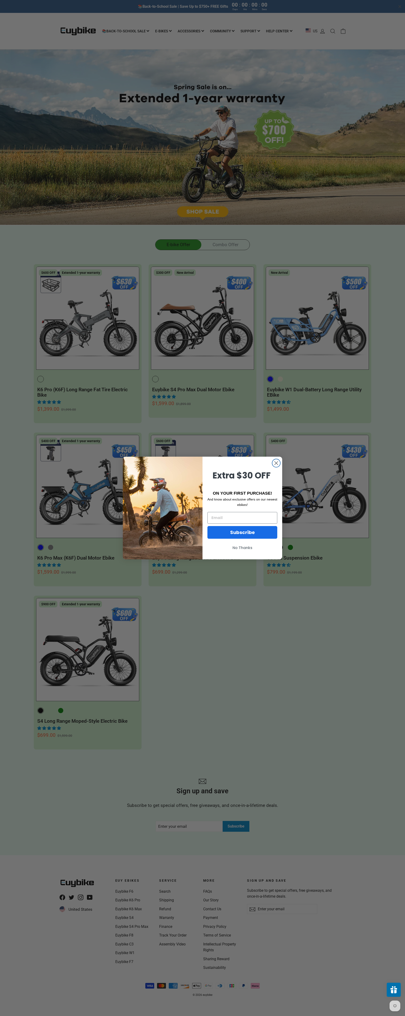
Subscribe (242, 532)
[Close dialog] (276, 463)
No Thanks (242, 547)
